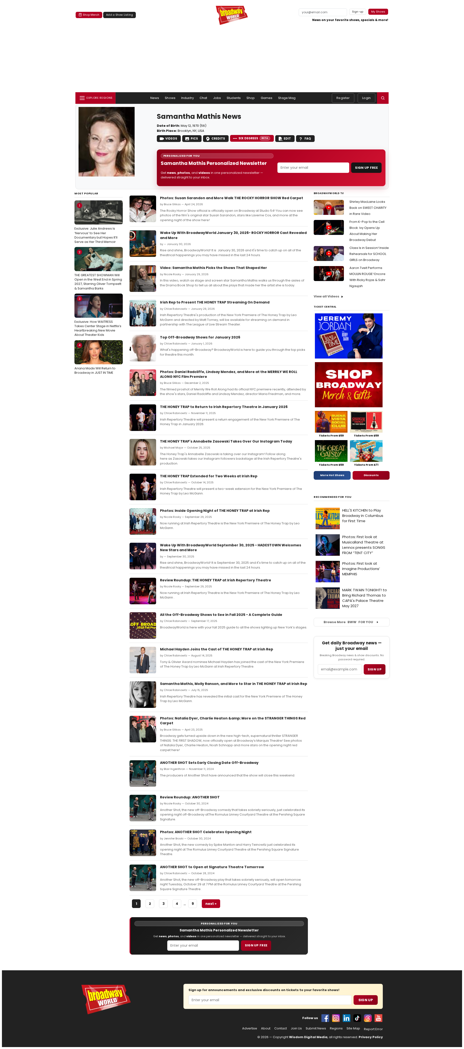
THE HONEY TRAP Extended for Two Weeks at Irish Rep (208, 476)
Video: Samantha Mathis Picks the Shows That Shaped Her (213, 267)
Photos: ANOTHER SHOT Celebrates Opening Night (206, 832)
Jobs (217, 98)
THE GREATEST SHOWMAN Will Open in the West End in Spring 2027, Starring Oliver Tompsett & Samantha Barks (98, 270)
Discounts (371, 475)
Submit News (316, 1028)
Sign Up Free (366, 167)
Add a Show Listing (119, 15)
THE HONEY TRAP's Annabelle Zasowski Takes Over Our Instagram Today (226, 441)
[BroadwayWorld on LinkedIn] (346, 1018)
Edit (287, 138)
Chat (203, 98)
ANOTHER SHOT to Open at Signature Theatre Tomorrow (212, 867)
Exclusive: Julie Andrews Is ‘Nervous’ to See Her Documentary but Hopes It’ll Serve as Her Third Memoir (95, 223)
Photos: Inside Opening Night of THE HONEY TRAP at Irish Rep (215, 510)
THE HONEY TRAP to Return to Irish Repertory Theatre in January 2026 (224, 406)
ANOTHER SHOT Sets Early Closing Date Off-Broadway (209, 762)
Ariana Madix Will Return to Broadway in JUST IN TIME (95, 359)
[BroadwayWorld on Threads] (367, 1018)
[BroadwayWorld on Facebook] (325, 1018)
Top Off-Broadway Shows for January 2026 (200, 337)
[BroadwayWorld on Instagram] (336, 1018)
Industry (187, 98)
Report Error (373, 1029)
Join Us (296, 1028)
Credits (218, 138)
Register (343, 98)
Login (366, 98)
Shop (250, 98)
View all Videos (326, 296)
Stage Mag (287, 98)
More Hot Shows (332, 475)
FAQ (307, 138)
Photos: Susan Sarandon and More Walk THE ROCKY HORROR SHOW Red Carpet (231, 198)
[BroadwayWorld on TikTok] (357, 1018)
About (265, 1028)
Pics (194, 138)
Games (267, 98)
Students (234, 98)
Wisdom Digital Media (308, 1037)
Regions (336, 1028)
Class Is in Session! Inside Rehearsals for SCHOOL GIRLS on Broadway (369, 254)
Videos (171, 138)
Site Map (353, 1028)
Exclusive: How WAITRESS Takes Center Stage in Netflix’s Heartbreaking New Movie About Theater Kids (97, 316)
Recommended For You (333, 497)
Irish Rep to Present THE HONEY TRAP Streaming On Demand (214, 302)
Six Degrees (253, 138)
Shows (170, 98)
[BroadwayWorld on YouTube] (378, 1018)
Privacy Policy (371, 1037)
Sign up (375, 669)
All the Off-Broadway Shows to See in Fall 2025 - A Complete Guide (221, 614)
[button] (383, 98)
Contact (280, 1028)
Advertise (249, 1028)
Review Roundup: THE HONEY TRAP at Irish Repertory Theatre (215, 580)
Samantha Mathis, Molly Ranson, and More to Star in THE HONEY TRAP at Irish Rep (233, 683)
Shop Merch (91, 15)
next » (211, 903)
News (154, 98)
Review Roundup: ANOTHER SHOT (190, 797)
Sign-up (357, 12)
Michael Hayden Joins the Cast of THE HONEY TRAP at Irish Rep (216, 649)
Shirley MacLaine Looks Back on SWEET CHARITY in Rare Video (367, 207)
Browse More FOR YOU (348, 622)
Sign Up (365, 1000)
